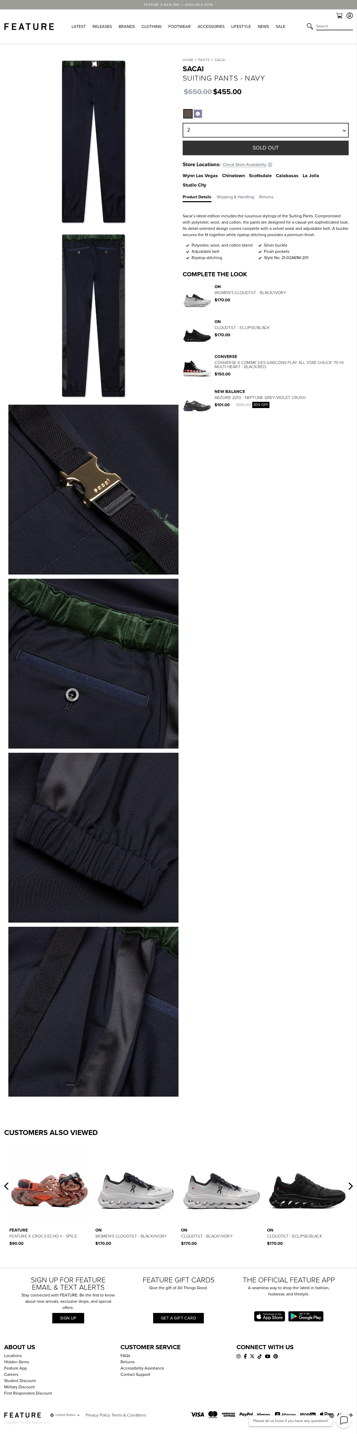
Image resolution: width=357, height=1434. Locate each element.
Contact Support (135, 1374)
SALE (280, 26)
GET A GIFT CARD (178, 1318)
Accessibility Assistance (142, 1368)
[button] (188, 113)
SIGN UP (68, 1318)
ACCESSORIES (211, 26)
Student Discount (20, 1380)
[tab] (200, 198)
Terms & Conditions (129, 1415)
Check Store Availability (244, 164)
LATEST (79, 26)
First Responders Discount (28, 1393)
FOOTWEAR (179, 26)
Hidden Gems (16, 1362)
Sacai (220, 60)
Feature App (15, 1368)
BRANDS (127, 26)
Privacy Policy (98, 1415)
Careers (11, 1374)
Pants (204, 60)
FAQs (125, 1355)
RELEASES (102, 26)
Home (188, 60)
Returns (127, 1362)
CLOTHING (152, 26)
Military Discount (19, 1387)
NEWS (263, 26)
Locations (13, 1355)
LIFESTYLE (241, 26)
